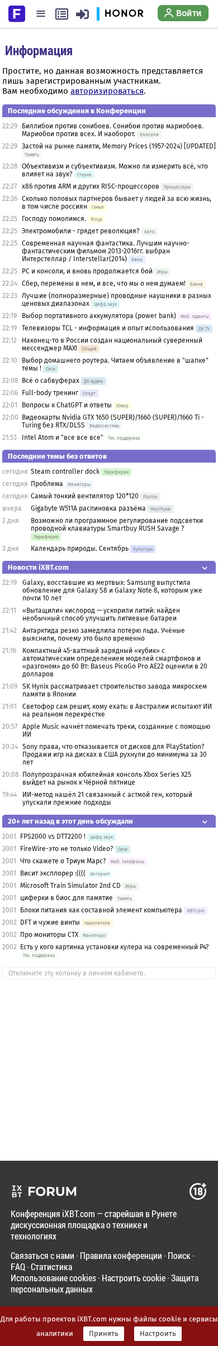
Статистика (51, 1266)
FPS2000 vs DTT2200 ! (53, 836)
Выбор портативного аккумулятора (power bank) (99, 316)
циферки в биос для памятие (66, 898)
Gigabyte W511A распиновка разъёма (88, 508)
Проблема (47, 484)
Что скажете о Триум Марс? (63, 861)
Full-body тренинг (50, 393)
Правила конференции (121, 1255)
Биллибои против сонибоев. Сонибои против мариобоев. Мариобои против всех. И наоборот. (112, 130)
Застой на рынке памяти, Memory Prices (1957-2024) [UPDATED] (119, 146)
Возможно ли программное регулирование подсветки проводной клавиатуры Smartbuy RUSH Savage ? (117, 524)
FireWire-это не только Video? (66, 849)
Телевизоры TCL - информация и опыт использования (108, 328)
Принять (104, 1333)
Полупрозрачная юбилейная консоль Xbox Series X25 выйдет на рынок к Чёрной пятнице (106, 778)
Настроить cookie (133, 1277)
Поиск (179, 1255)
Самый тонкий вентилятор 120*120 (85, 496)
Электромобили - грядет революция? (81, 231)
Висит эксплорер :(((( (53, 873)
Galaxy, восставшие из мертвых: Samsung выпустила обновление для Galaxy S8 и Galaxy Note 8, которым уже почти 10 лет (112, 590)
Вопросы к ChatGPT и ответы (67, 405)
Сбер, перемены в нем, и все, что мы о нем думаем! (104, 283)
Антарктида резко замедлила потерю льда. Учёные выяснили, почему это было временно (103, 634)
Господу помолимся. (54, 219)
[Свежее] (62, 13)
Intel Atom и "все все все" (62, 437)
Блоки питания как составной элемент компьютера (101, 910)
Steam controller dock (65, 471)
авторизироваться (107, 91)
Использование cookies (53, 1277)
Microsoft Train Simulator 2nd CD (70, 886)
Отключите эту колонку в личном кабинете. (76, 973)
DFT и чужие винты (50, 922)
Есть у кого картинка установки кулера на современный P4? (114, 947)
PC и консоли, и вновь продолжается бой (87, 271)
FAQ (18, 1266)
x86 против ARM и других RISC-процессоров (90, 186)
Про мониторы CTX (49, 935)
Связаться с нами (42, 1255)
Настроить (158, 1333)
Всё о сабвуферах (50, 380)
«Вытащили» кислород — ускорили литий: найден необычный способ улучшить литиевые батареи (101, 614)
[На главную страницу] (16, 13)
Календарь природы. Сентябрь (80, 548)
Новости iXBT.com (38, 567)
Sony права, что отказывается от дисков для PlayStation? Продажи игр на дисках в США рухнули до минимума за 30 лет (114, 754)
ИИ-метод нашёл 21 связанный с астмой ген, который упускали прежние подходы (107, 798)
